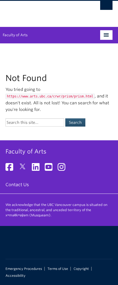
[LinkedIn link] (38, 168)
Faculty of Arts (15, 35)
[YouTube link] (51, 168)
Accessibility (15, 276)
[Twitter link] (24, 168)
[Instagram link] (63, 168)
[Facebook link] (11, 168)
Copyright (81, 269)
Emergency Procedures (23, 269)
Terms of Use (57, 269)
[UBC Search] (106, 7)
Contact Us (17, 184)
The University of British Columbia (42, 11)
